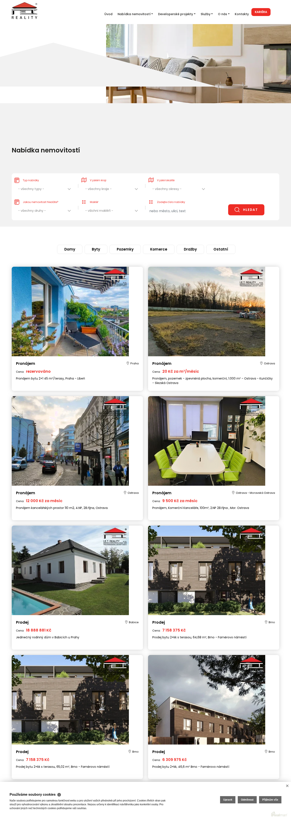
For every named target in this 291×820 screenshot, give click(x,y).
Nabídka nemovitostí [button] (134, 14)
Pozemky (130, 235)
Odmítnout (247, 799)
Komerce (154, 235)
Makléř (94, 193)
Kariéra (261, 12)
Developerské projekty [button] (175, 14)
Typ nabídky (31, 172)
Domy (92, 235)
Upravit (227, 799)
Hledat (250, 201)
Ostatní (198, 235)
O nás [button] (222, 14)
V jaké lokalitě (165, 172)
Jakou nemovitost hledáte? (40, 193)
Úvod (108, 14)
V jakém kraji (98, 172)
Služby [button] (205, 14)
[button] (45, 181)
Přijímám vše (270, 799)
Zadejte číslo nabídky (171, 193)
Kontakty (242, 14)
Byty (110, 235)
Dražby (176, 235)
